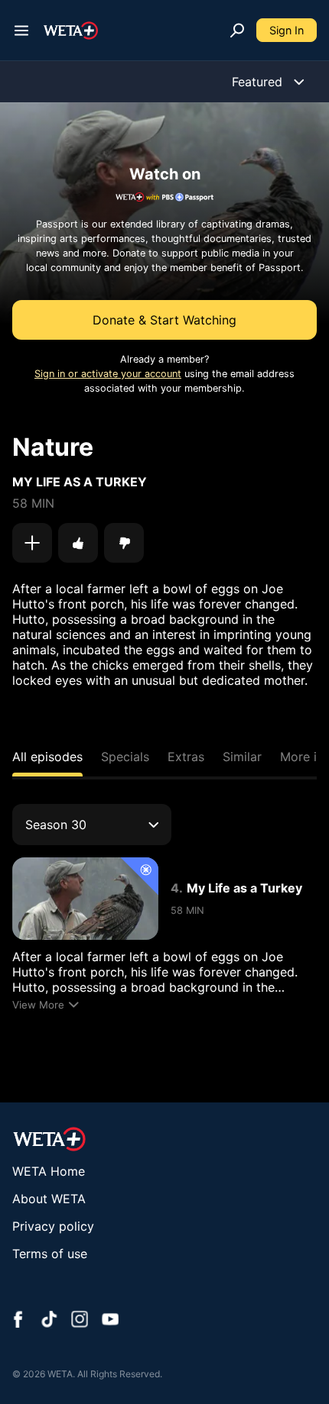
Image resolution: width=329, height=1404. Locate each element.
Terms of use (49, 1253)
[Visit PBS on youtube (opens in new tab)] (110, 1320)
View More (38, 1005)
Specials (125, 756)
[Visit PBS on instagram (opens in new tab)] (79, 1320)
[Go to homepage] (71, 30)
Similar (242, 756)
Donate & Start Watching (164, 320)
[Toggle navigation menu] (21, 30)
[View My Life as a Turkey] (85, 898)
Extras (186, 756)
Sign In (286, 30)
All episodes (47, 756)
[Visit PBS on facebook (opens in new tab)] (18, 1320)
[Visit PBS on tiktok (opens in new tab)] (49, 1320)
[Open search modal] (237, 30)
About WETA (49, 1198)
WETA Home (48, 1171)
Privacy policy (53, 1226)
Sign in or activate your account (107, 373)
